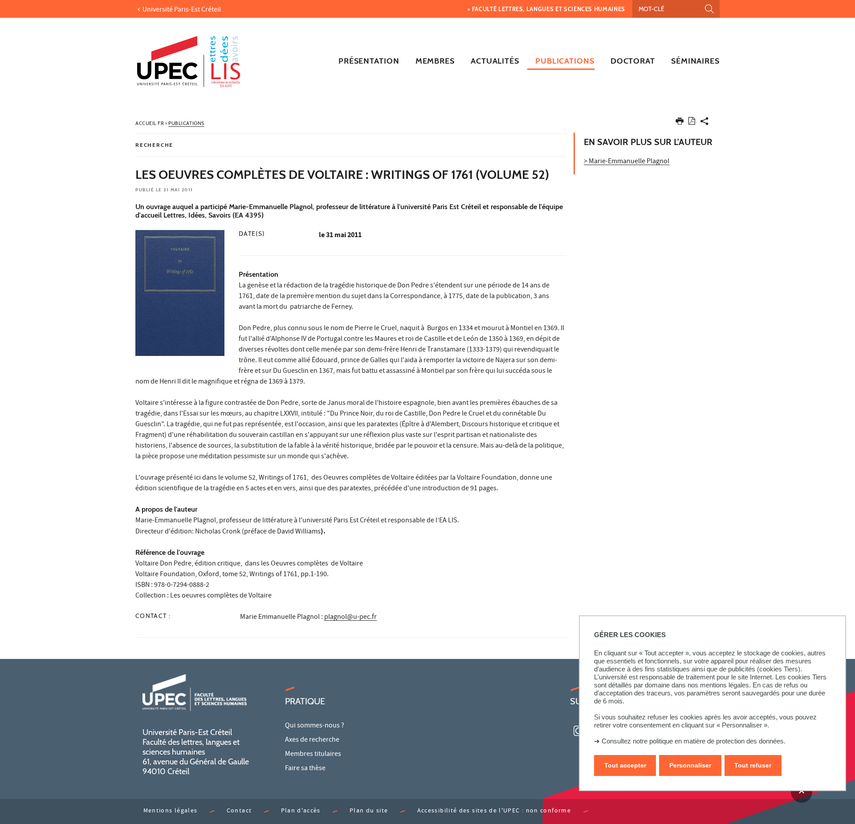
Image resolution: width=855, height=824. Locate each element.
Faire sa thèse (305, 768)
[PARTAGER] (704, 123)
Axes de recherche (312, 740)
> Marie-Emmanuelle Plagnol (626, 162)
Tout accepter (625, 765)
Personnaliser (690, 765)
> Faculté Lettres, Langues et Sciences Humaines (546, 8)
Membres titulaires (313, 754)
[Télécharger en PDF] (691, 123)
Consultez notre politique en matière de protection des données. (694, 741)
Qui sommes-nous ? (314, 726)
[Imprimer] (680, 123)
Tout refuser (752, 765)
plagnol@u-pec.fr (350, 617)
